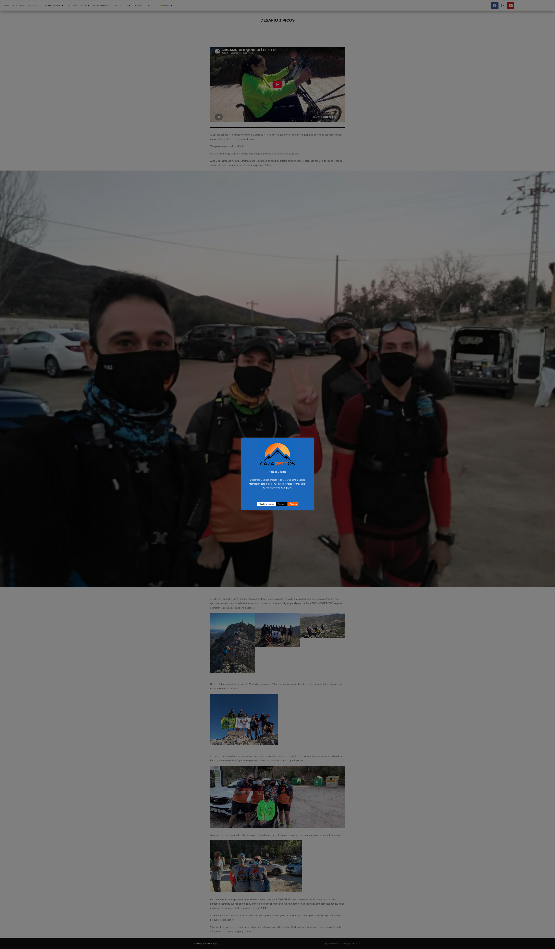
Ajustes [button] (293, 504)
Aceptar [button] (281, 504)
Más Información (266, 504)
